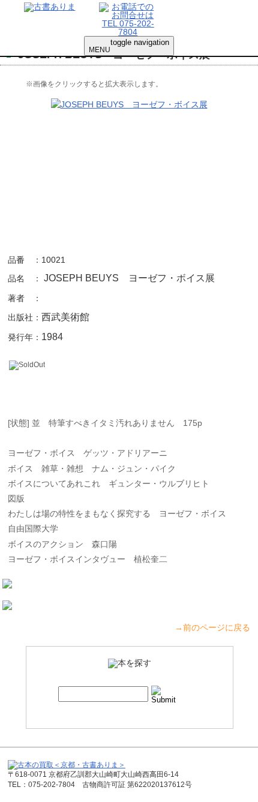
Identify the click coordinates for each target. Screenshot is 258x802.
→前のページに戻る (212, 627)
